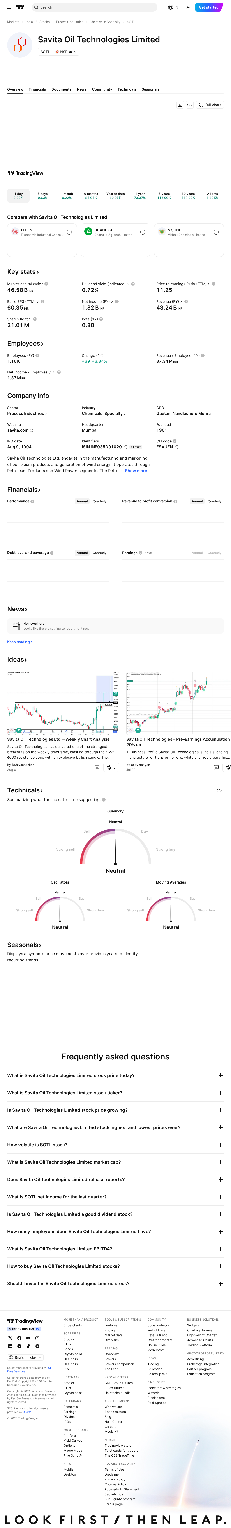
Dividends (71, 1417)
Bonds (68, 1349)
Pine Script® (73, 1455)
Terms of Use (114, 1469)
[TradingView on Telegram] (19, 1346)
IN (176, 7)
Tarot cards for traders (121, 1450)
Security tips (114, 1494)
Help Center (113, 1421)
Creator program (160, 1340)
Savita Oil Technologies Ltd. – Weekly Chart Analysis (58, 739)
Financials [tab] (37, 89)
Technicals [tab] (127, 89)
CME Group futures (119, 1383)
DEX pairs (71, 1364)
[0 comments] (97, 767)
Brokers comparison (119, 1364)
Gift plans (112, 1340)
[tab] (82, 501)
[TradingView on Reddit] (37, 1346)
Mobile (68, 1469)
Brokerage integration (203, 1364)
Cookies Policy (115, 1484)
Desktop (70, 1474)
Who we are (113, 1407)
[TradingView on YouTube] (28, 1338)
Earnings (70, 1412)
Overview (112, 1354)
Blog (108, 1417)
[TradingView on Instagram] (37, 1338)
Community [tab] (102, 89)
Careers (110, 1426)
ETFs (67, 1344)
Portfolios (70, 1435)
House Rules (157, 1345)
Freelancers (156, 1398)
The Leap (112, 1369)
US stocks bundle (118, 1393)
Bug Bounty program (120, 1499)
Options (69, 1445)
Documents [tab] (61, 89)
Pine (67, 1369)
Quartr (27, 1412)
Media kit (111, 1431)
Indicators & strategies (164, 1388)
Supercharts (73, 1325)
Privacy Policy (115, 1479)
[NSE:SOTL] (11, 730)
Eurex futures (114, 1388)
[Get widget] (190, 105)
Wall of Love (156, 1330)
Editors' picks (157, 1374)
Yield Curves (73, 1440)
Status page (114, 1504)
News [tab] (82, 89)
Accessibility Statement (122, 1489)
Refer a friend (158, 1335)
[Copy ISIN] (126, 447)
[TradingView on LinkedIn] (10, 1346)
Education (155, 1369)
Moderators (156, 1350)
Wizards (153, 1393)
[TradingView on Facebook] (19, 1338)
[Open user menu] (188, 7)
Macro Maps (73, 1450)
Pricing (110, 1330)
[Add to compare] (69, 232)
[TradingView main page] (20, 7)
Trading (153, 1364)
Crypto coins (73, 1354)
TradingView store (118, 1445)
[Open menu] (9, 7)
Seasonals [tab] (150, 89)
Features (111, 1325)
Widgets (193, 1325)
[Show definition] (46, 284)
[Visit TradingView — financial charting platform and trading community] (25, 173)
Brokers (110, 1359)
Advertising (195, 1359)
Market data (114, 1335)
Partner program (199, 1369)
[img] (70, 52)
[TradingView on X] (10, 1338)
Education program (201, 1374)
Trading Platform (199, 1345)
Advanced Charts (200, 1340)
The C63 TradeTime (119, 1455)
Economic (71, 1407)
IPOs (67, 1421)
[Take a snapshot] (180, 105)
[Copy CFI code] (177, 447)
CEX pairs (71, 1359)
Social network (158, 1325)
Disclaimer (112, 1474)
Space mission (115, 1412)
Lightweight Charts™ (202, 1335)
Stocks (69, 1339)
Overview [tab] (15, 89)
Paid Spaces (157, 1403)
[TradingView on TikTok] (28, 1346)
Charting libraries (199, 1330)
